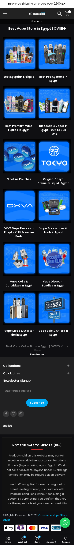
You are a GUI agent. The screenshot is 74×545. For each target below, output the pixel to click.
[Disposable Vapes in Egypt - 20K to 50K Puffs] (54, 103)
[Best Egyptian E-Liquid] (20, 54)
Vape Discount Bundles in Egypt (53, 283)
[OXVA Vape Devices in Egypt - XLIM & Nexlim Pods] (20, 206)
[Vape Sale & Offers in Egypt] (54, 308)
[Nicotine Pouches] (20, 156)
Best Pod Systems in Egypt (53, 79)
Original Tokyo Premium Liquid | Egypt (53, 181)
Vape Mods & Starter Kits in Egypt (19, 333)
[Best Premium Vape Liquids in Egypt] (20, 103)
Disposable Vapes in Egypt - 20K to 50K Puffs (53, 130)
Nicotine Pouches (19, 179)
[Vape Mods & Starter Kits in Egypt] (20, 308)
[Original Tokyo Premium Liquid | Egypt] (54, 156)
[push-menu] (6, 13)
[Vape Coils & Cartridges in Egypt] (20, 259)
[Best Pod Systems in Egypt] (54, 54)
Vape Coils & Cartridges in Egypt (19, 283)
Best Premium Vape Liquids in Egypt (18, 128)
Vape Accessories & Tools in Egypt (53, 230)
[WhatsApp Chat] (65, 522)
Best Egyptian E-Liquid (18, 77)
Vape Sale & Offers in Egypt (53, 333)
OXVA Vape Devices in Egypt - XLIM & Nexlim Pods (19, 232)
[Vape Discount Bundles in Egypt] (54, 259)
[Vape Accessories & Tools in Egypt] (54, 206)
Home (35, 21)
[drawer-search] (59, 13)
